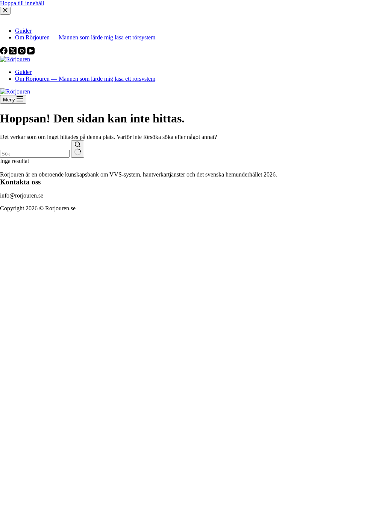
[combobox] (35, 154)
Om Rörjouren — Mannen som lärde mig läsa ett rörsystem (85, 78)
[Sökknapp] (77, 149)
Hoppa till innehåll (22, 3)
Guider (23, 72)
